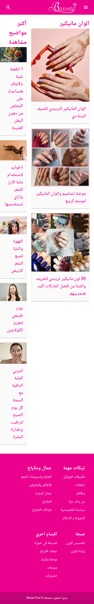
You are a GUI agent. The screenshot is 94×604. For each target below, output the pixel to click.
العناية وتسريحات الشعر (36, 477)
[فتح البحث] (85, 7)
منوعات (52, 568)
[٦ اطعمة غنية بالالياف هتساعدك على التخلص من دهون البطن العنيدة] (13, 54)
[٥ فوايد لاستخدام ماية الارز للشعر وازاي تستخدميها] (13, 150)
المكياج (47, 502)
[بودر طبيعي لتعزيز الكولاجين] (13, 292)
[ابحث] (8, 7)
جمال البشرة (43, 493)
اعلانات (80, 485)
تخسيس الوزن (75, 543)
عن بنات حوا (77, 502)
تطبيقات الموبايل (74, 477)
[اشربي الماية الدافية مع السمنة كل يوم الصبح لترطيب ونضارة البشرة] (13, 353)
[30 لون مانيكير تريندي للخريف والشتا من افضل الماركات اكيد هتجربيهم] (60, 242)
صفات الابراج (48, 551)
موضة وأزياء (49, 559)
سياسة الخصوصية (73, 510)
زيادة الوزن (78, 551)
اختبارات (51, 576)
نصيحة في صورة (45, 543)
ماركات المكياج (42, 510)
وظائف (80, 493)
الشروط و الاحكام (73, 518)
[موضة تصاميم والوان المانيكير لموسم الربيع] (60, 157)
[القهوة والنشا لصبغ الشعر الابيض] (13, 225)
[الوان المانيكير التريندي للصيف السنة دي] (60, 64)
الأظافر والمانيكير (40, 485)
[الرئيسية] (64, 7)
